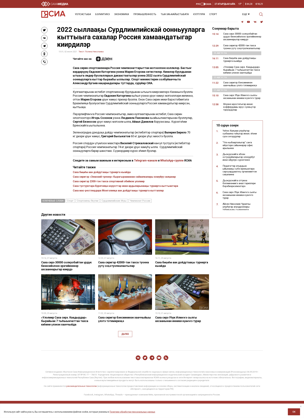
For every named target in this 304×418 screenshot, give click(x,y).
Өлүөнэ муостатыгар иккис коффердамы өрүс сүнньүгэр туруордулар (239, 107)
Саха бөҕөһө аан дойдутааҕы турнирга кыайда (102, 172)
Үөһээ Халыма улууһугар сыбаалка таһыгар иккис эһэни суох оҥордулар (240, 133)
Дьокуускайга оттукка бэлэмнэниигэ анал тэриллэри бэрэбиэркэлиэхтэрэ (239, 183)
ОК (293, 412)
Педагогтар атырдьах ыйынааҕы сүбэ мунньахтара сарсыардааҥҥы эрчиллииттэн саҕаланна (240, 170)
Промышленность (144, 14)
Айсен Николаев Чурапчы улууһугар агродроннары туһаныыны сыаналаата (236, 207)
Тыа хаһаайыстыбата (175, 14)
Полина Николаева (94, 51)
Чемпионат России (140, 200)
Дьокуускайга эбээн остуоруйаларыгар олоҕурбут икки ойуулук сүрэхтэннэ (239, 157)
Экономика (121, 14)
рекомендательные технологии (81, 386)
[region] (152, 411)
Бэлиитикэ (102, 14)
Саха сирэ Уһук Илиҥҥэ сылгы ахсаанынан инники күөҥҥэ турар (178, 319)
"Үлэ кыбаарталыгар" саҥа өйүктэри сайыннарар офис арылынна (238, 145)
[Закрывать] (301, 406)
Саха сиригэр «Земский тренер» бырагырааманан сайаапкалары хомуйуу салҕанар (124, 176)
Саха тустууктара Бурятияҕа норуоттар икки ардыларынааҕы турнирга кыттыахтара (125, 185)
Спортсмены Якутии (87, 200)
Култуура (199, 14)
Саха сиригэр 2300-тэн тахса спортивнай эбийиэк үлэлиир (109, 181)
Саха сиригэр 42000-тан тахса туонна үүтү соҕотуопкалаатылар (123, 264)
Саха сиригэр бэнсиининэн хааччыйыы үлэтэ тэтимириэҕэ (240, 84)
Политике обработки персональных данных (132, 412)
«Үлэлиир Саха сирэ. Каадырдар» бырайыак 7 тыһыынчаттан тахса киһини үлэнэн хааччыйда (64, 321)
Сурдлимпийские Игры (114, 200)
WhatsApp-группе (172, 160)
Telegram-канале (145, 160)
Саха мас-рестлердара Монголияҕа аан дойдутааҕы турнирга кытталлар (118, 190)
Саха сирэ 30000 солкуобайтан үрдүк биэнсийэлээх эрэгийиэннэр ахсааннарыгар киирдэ (66, 266)
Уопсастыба (83, 14)
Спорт (213, 14)
